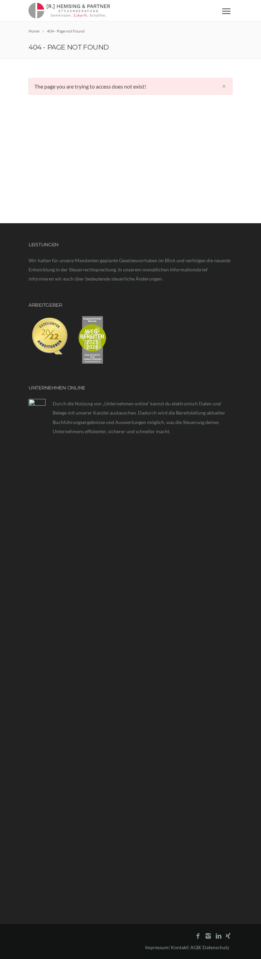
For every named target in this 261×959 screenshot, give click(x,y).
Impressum (157, 947)
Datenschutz (216, 947)
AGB (195, 947)
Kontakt (179, 947)
